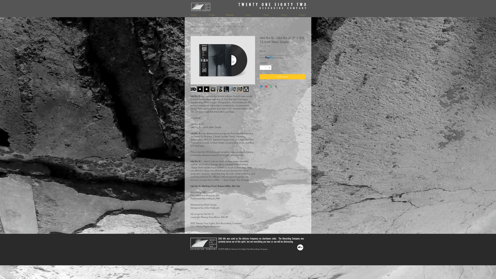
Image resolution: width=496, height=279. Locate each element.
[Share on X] (276, 86)
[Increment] (269, 67)
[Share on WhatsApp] (271, 86)
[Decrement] (261, 67)
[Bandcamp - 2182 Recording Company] (300, 247)
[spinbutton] (265, 67)
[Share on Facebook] (261, 86)
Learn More (279, 58)
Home (193, 26)
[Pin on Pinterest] (266, 86)
